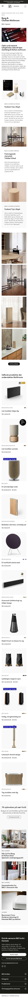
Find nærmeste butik (14, 817)
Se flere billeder (14, 364)
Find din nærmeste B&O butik (14, 958)
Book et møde (14, 954)
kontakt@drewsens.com (10, 963)
